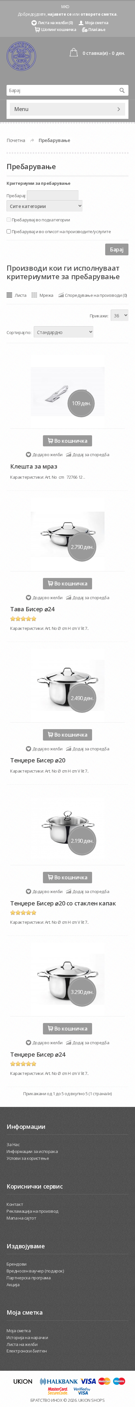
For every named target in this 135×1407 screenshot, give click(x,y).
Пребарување (54, 140)
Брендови (17, 1264)
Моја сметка (96, 22)
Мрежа (46, 295)
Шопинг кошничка (58, 29)
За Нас (13, 1144)
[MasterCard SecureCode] (58, 1393)
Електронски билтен (27, 1351)
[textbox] (61, 90)
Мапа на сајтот (21, 1218)
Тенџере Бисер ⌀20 (37, 760)
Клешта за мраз (33, 466)
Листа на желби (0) (55, 22)
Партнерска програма (28, 1278)
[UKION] (23, 1383)
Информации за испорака (32, 1151)
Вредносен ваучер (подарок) (35, 1271)
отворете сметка (99, 14)
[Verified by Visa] (82, 1393)
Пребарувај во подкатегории (41, 220)
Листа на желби (22, 1344)
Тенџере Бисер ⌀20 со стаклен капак (63, 903)
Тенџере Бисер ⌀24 (37, 1054)
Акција (13, 1284)
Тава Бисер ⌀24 (32, 609)
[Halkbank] (58, 1383)
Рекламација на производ (32, 1211)
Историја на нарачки (27, 1337)
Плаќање (96, 29)
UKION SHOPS (91, 1400)
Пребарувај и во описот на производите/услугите (61, 231)
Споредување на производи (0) (96, 295)
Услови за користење (28, 1158)
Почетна (16, 140)
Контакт (15, 1204)
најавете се (60, 14)
